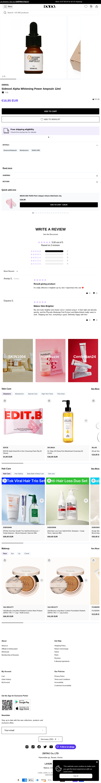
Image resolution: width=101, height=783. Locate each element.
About (4, 641)
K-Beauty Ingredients (61, 661)
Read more (7, 168)
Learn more (67, 771)
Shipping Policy (60, 646)
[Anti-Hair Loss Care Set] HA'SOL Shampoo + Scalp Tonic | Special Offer (65, 532)
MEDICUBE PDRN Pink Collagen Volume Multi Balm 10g (40, 196)
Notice (56, 652)
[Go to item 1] (48, 137)
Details (6, 145)
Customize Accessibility (62, 685)
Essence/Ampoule (10, 150)
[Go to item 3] (52, 137)
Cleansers (7, 394)
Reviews (57, 658)
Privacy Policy (59, 676)
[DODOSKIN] (49, 6)
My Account (6, 671)
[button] (4, 92)
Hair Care (6, 474)
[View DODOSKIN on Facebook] (39, 747)
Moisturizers (24, 150)
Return (6, 182)
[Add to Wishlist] (42, 421)
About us (5, 646)
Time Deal (61, 394)
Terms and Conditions (62, 679)
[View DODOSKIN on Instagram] (27, 747)
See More (95, 389)
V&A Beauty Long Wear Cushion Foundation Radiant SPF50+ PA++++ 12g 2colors (66, 612)
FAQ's (56, 655)
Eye (12, 553)
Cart (3, 676)
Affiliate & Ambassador (10, 649)
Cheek (26, 553)
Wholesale (5, 652)
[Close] (97, 762)
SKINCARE (36, 150)
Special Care (32, 394)
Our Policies (59, 671)
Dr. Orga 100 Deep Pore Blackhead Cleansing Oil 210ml (65, 452)
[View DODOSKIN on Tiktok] (33, 747)
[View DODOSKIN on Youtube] (51, 747)
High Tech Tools (47, 394)
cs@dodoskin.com (50, 775)
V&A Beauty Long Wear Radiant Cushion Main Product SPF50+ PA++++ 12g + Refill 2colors (22, 612)
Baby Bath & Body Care (35, 474)
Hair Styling (19, 474)
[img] (95, 99)
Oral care (51, 474)
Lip (19, 553)
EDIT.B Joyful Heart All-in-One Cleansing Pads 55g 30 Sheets (22, 452)
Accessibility (58, 682)
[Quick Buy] (3, 559)
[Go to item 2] (50, 137)
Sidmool (5, 85)
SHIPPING (6, 175)
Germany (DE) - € (48, 739)
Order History (6, 679)
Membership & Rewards (10, 655)
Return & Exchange (61, 649)
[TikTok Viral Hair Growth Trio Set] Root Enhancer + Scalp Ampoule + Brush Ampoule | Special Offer (21, 532)
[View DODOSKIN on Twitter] (45, 747)
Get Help (57, 641)
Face (5, 553)
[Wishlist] (85, 6)
